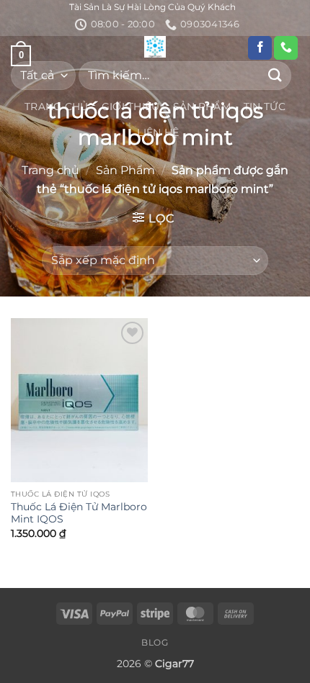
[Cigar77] (155, 47)
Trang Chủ (57, 106)
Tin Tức (264, 106)
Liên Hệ (158, 132)
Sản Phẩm (202, 106)
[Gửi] (275, 75)
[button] (153, 218)
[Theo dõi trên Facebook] (260, 48)
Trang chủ (50, 170)
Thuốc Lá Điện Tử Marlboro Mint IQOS (79, 513)
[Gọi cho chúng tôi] (286, 48)
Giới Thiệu (131, 106)
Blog (154, 642)
